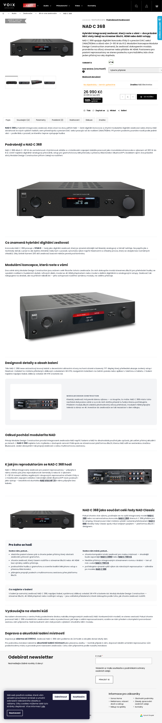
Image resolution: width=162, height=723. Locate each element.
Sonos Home (116, 698)
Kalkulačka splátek (96, 100)
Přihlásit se (104, 679)
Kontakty (139, 707)
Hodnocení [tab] (74, 120)
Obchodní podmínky (144, 698)
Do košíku (148, 96)
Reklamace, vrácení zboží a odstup (119, 702)
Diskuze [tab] (89, 120)
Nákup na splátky (118, 707)
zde (43, 706)
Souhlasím (79, 696)
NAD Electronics (145, 84)
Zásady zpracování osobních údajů (143, 702)
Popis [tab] (8, 120)
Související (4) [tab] (23, 120)
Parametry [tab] (41, 120)
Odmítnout (61, 696)
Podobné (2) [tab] (57, 120)
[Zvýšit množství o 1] (132, 96)
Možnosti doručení (91, 77)
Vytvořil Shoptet (148, 715)
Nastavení (15, 712)
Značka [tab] (102, 120)
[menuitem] (30, 6)
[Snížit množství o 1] (122, 96)
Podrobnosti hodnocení (118, 20)
